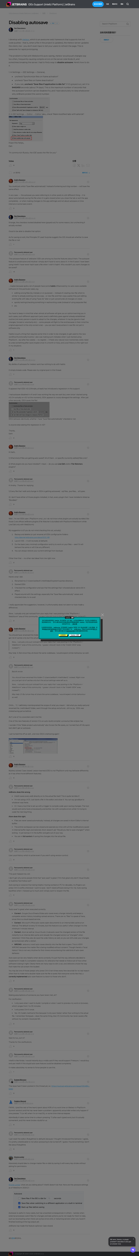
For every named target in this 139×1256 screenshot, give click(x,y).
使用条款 (53, 629)
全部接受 (63, 635)
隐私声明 (47, 629)
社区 (107, 4)
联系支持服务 (98, 4)
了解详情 (74, 624)
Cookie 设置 (75, 635)
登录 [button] (122, 4)
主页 (17, 4)
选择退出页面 (70, 631)
